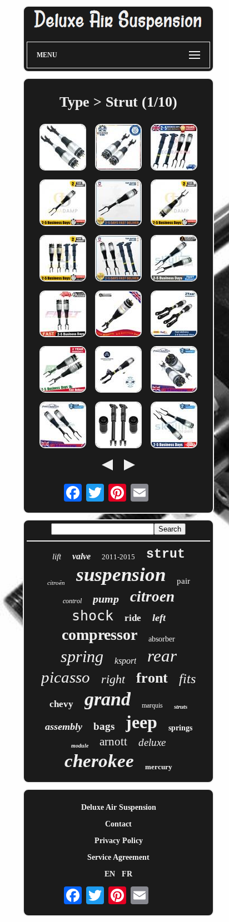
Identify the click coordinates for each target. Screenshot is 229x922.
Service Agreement (118, 857)
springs (180, 728)
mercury (158, 767)
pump (106, 599)
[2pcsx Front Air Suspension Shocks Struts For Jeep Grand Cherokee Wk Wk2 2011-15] (174, 426)
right (113, 679)
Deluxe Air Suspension (118, 807)
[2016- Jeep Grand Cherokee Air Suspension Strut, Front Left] (118, 370)
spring (82, 656)
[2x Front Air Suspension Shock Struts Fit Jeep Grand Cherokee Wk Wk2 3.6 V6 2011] (62, 315)
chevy (61, 704)
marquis (152, 705)
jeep (141, 722)
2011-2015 (118, 557)
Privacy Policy (118, 840)
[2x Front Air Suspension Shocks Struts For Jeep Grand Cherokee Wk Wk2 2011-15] (174, 370)
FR (127, 874)
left (159, 617)
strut (165, 554)
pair (183, 581)
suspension (121, 574)
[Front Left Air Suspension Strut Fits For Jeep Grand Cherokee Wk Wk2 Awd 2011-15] (118, 315)
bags (103, 726)
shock (92, 616)
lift (56, 556)
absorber (161, 639)
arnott (113, 741)
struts (180, 706)
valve (81, 556)
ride (133, 618)
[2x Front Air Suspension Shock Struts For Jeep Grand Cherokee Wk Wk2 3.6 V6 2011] (62, 426)
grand (107, 699)
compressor (99, 634)
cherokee (99, 761)
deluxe (152, 742)
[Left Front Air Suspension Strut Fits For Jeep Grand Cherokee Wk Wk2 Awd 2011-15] (118, 204)
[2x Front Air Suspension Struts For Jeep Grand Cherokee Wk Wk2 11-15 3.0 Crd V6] (118, 148)
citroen (152, 596)
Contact (118, 824)
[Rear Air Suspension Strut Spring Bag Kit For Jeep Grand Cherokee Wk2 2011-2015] (118, 426)
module (79, 746)
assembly (63, 726)
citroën (56, 582)
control (72, 601)
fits (187, 679)
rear (162, 655)
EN (109, 874)
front (152, 678)
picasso (65, 677)
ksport (125, 660)
